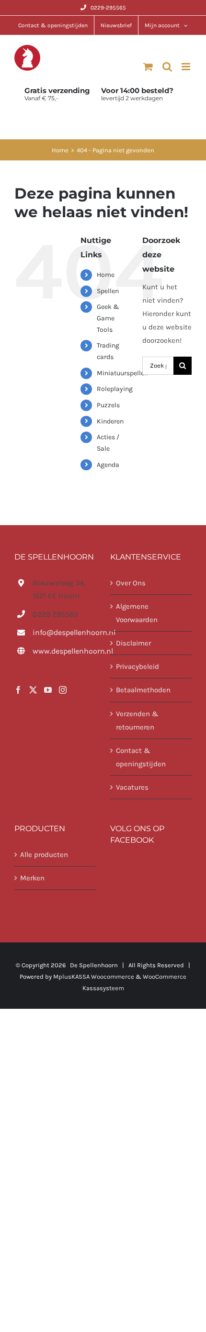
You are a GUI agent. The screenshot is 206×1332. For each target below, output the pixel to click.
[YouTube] (48, 690)
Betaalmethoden (143, 690)
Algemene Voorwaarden (137, 613)
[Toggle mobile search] (167, 67)
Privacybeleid (137, 666)
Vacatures (132, 787)
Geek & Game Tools (108, 318)
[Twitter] (33, 690)
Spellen (108, 291)
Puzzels (108, 405)
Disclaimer (133, 643)
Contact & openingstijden (141, 757)
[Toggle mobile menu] (187, 67)
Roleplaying (115, 389)
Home (105, 275)
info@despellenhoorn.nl (64, 632)
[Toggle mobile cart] (148, 67)
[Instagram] (63, 690)
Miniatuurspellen (122, 373)
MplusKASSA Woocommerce (93, 976)
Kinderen (110, 421)
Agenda (108, 465)
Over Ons (131, 583)
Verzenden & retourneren (137, 720)
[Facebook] (18, 690)
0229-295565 (108, 7)
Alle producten (44, 854)
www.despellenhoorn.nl (64, 650)
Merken (32, 878)
